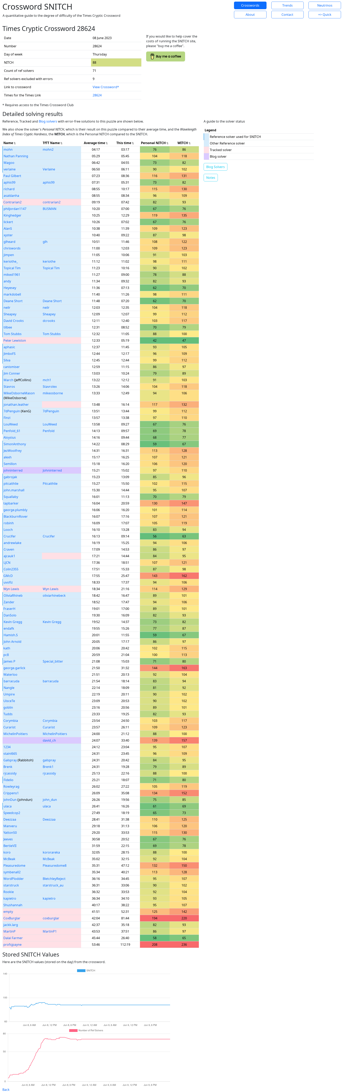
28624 (97, 95)
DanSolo (10, 615)
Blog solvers (48, 121)
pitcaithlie (11, 483)
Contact (287, 14)
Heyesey (10, 288)
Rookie (8, 892)
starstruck (11, 885)
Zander (9, 602)
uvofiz (8, 582)
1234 (7, 747)
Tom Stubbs (13, 334)
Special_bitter (53, 661)
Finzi (7, 417)
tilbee (8, 327)
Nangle (9, 687)
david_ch (49, 740)
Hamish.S (11, 635)
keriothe (49, 261)
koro (7, 852)
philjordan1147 (15, 209)
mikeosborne (53, 393)
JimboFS (10, 353)
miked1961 (12, 274)
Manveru (10, 826)
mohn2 (48, 149)
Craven (9, 549)
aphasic (9, 347)
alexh (8, 457)
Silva (7, 360)
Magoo (9, 162)
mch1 (47, 380)
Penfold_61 (12, 431)
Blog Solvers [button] (215, 167)
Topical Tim (12, 268)
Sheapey (10, 314)
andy (7, 281)
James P (9, 661)
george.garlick (14, 668)
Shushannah (12, 905)
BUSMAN (49, 209)
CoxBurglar (11, 918)
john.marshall (14, 490)
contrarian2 (51, 202)
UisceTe (9, 701)
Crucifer (10, 536)
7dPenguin (12, 411)
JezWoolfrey (13, 450)
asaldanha (11, 195)
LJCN (7, 562)
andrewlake (12, 543)
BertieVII (9, 846)
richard (9, 189)
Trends (287, 5)
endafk (9, 628)
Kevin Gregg (13, 622)
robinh (9, 523)
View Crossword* (106, 87)
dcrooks (49, 320)
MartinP (9, 931)
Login (215, 10)
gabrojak (10, 477)
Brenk (7, 767)
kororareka (51, 852)
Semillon (10, 464)
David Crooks (14, 320)
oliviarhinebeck (54, 595)
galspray (49, 760)
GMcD (8, 576)
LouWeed (11, 424)
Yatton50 (10, 832)
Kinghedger (12, 215)
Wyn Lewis (11, 589)
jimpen (9, 255)
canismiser (11, 367)
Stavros (9, 386)
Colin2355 (11, 569)
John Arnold (12, 641)
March (8, 380)
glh (45, 241)
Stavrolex (50, 386)
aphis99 (9, 182)
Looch (8, 529)
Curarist (9, 727)
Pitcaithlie (50, 483)
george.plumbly (15, 510)
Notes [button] (210, 177)
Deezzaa (9, 819)
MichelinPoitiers (15, 734)
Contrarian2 (12, 202)
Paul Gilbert (12, 176)
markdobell (12, 294)
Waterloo (10, 674)
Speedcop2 (11, 813)
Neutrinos (324, 5)
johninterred (13, 470)
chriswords (12, 248)
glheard (9, 241)
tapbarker (11, 503)
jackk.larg (10, 925)
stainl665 (10, 753)
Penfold (49, 431)
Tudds (8, 714)
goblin (8, 707)
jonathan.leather (16, 404)
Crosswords (250, 5)
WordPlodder (13, 878)
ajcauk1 (9, 556)
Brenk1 (48, 767)
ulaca (8, 806)
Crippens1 (11, 793)
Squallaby (11, 497)
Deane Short (13, 301)
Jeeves (8, 839)
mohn (8, 149)
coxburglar (51, 918)
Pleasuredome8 (54, 865)
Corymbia (10, 720)
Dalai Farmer (13, 938)
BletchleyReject (54, 878)
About (250, 14)
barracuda (11, 681)
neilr (7, 307)
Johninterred (52, 470)
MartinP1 (50, 931)
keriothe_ (11, 261)
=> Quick (324, 14)
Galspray (10, 760)
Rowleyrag (11, 786)
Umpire (9, 694)
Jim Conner (12, 373)
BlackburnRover (16, 516)
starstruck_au (53, 885)
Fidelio (8, 780)
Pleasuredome (14, 865)
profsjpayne (12, 944)
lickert (8, 222)
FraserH (9, 608)
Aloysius (9, 437)
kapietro (9, 898)
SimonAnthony (15, 444)
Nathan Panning (16, 156)
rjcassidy (10, 773)
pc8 (6, 655)
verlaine (10, 169)
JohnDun (10, 799)
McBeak (9, 859)
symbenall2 (12, 872)
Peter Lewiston (14, 340)
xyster (8, 235)
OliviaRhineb (13, 595)
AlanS (8, 228)
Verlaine (49, 169)
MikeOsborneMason (19, 393)
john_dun (50, 799)
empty (8, 911)
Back (6, 1089)
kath (6, 648)
